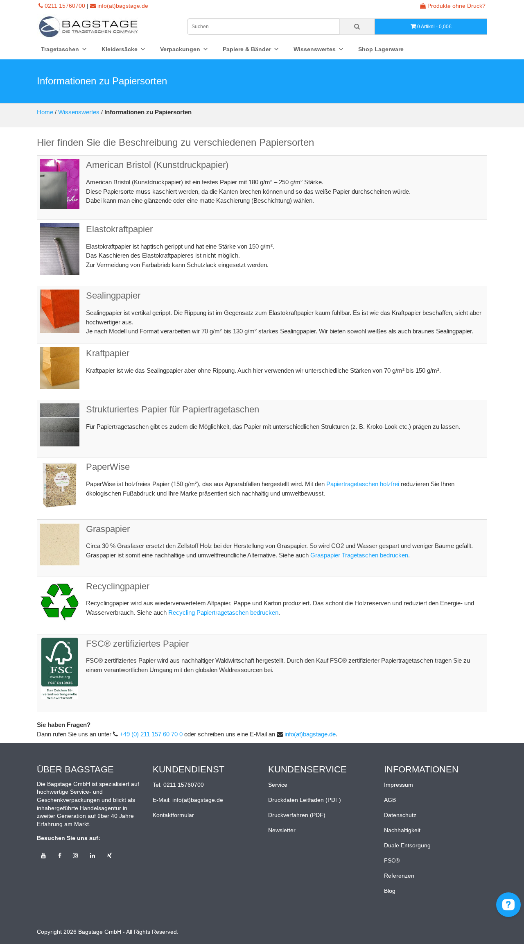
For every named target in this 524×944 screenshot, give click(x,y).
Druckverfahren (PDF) (296, 815)
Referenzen (399, 875)
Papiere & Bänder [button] (247, 49)
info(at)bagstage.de (122, 5)
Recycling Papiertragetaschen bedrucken (223, 612)
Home (45, 112)
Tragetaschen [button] (60, 49)
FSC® (392, 860)
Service (277, 784)
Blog (389, 890)
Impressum (398, 784)
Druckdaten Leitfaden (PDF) (304, 800)
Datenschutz (400, 815)
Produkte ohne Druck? (456, 5)
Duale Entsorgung (407, 845)
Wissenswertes (78, 112)
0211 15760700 (65, 5)
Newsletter (282, 830)
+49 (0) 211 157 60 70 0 (151, 734)
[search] (357, 26)
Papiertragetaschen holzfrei (362, 483)
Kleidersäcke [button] (120, 49)
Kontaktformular (173, 815)
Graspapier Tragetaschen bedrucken (359, 555)
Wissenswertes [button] (315, 49)
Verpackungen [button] (180, 49)
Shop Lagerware (381, 49)
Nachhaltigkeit (402, 830)
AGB (390, 800)
